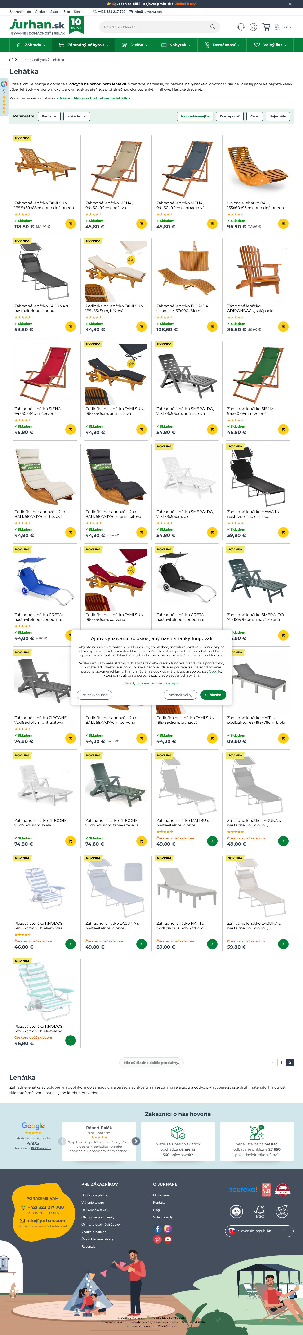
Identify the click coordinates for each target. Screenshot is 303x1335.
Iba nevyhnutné (94, 695)
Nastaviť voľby (180, 695)
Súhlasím (213, 695)
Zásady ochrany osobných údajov (151, 683)
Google (215, 671)
